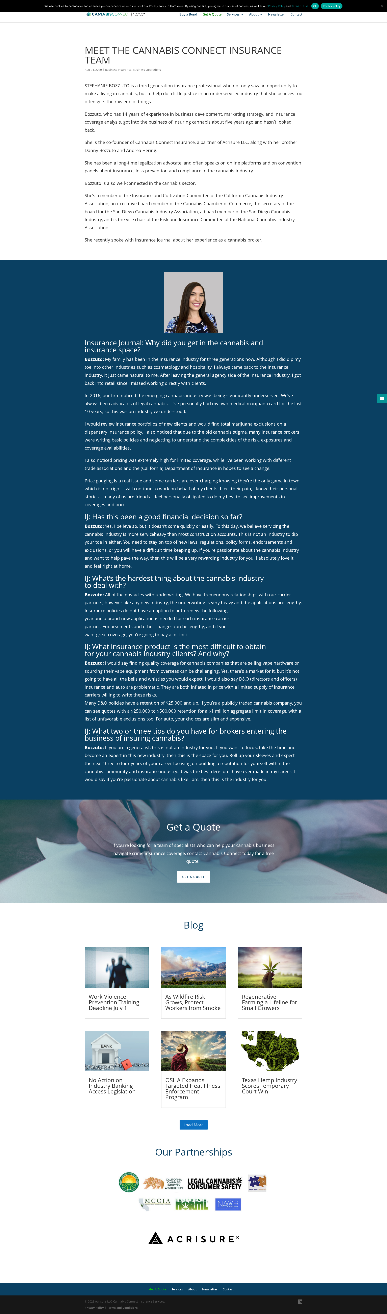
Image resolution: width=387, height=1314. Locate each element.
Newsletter (276, 15)
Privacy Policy (94, 1308)
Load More (194, 1125)
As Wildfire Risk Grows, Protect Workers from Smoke (193, 1002)
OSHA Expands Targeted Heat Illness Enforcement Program (192, 1088)
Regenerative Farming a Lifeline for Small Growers (269, 1002)
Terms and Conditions (122, 1308)
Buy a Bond (188, 15)
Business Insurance (118, 70)
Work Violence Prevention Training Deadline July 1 (114, 1002)
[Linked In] (300, 1301)
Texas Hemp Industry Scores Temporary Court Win (269, 1085)
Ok (315, 6)
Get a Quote (193, 877)
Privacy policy (332, 6)
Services (233, 15)
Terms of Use (299, 6)
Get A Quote (212, 15)
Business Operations (147, 70)
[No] (382, 6)
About (254, 15)
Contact (296, 15)
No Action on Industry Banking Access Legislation (112, 1085)
